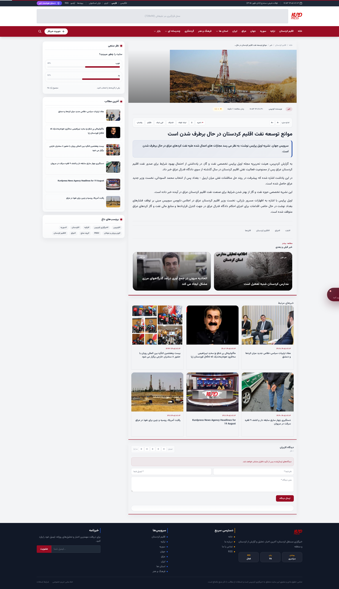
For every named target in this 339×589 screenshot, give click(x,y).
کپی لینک (159, 122)
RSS (67, 3)
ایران (163, 561)
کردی (106, 3)
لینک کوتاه (182, 122)
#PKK (96, 233)
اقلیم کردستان (280, 45)
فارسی (114, 3)
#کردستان (75, 227)
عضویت (44, 549)
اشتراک (171, 122)
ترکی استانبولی (95, 3)
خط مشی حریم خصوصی (62, 582)
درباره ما (228, 542)
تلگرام (149, 122)
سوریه (162, 547)
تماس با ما (227, 547)
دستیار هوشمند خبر (47, 3)
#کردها (248, 230)
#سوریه (64, 227)
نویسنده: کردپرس (275, 109)
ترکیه (163, 542)
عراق (163, 556)
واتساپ (139, 122)
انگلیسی (123, 3)
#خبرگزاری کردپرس (101, 227)
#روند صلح (85, 233)
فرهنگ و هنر (159, 571)
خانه (300, 31)
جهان (162, 552)
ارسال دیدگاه (284, 498)
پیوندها (80, 3)
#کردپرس (116, 227)
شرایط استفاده (43, 582)
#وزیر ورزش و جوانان (112, 233)
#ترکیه (86, 227)
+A (272, 122)
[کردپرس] (296, 16)
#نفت (287, 230)
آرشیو (73, 3)
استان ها (160, 566)
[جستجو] (40, 31)
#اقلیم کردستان (263, 230)
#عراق (277, 230)
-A (278, 122)
